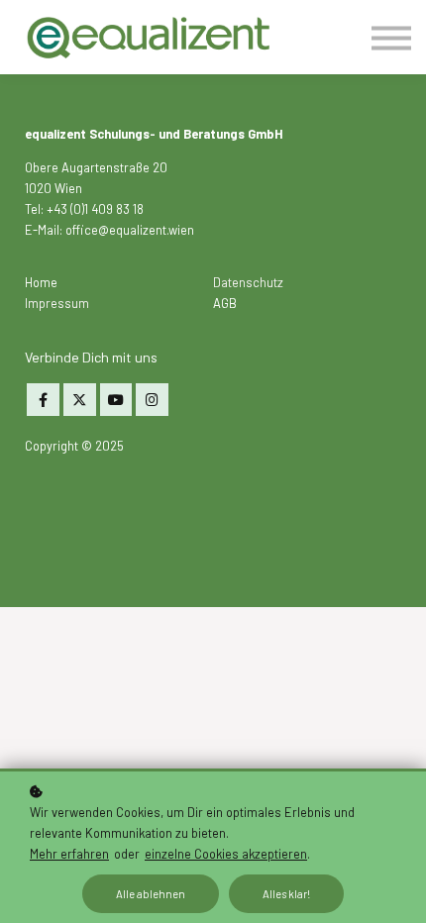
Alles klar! (286, 893)
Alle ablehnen (150, 893)
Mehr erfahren (69, 854)
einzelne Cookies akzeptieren (226, 854)
